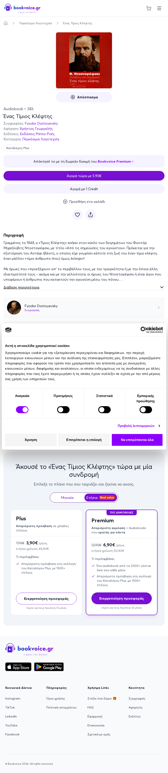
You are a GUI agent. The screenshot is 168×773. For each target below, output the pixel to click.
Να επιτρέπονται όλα (137, 440)
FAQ (91, 707)
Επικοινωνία (96, 725)
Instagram (12, 698)
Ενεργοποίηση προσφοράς (46, 598)
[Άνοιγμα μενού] (159, 8)
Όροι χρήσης (55, 698)
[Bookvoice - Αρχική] (22, 8)
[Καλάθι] (148, 8)
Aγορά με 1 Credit (84, 189)
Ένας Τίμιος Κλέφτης (77, 23)
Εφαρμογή (95, 716)
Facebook (12, 734)
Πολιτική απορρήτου (61, 707)
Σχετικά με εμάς (99, 734)
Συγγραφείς (137, 698)
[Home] (6, 23)
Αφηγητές (136, 707)
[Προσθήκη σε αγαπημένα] (77, 214)
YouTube (11, 725)
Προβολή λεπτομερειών (136, 426)
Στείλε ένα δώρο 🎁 (102, 698)
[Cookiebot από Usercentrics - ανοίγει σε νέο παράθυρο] (144, 330)
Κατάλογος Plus (17, 148)
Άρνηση (31, 440)
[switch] (63, 409)
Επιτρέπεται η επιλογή (84, 440)
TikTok (10, 707)
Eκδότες (135, 716)
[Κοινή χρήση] (90, 214)
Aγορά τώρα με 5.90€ (84, 176)
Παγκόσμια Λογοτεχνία (35, 23)
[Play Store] (49, 666)
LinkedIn (11, 716)
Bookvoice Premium (114, 161)
